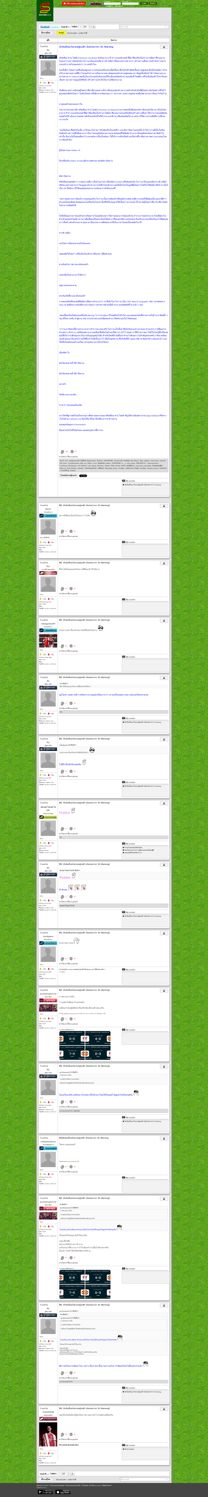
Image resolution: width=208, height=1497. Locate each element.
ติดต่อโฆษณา (107, 1485)
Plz (48, 50)
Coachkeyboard (73, 463)
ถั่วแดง (136, 468)
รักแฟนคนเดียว (157, 466)
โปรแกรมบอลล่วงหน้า (73, 1485)
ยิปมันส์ (83, 461)
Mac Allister (135, 461)
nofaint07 (80, 468)
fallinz (90, 463)
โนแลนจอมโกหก (91, 468)
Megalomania (91, 461)
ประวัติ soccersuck (95, 1485)
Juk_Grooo (63, 463)
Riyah (94, 466)
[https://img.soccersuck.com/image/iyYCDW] (84, 1059)
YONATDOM (116, 463)
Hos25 (62, 461)
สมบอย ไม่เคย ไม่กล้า (67, 906)
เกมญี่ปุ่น (62, 972)
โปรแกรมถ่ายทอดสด (57, 1485)
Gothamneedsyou (48, 1141)
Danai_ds (63, 468)
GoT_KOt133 (82, 466)
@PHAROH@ (108, 461)
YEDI (113, 466)
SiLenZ (118, 466)
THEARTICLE (141, 463)
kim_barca (140, 466)
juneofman (148, 466)
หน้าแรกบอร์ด (72, 33)
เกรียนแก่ (101, 468)
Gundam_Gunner (153, 468)
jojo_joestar (131, 463)
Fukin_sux (83, 463)
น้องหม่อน (101, 463)
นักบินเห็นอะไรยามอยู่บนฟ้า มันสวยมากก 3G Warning (143, 485)
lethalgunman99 (74, 461)
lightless (147, 461)
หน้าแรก (39, 1485)
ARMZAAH (130, 468)
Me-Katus (100, 466)
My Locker (130, 481)
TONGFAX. (163, 468)
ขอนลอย (127, 461)
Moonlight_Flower (111, 468)
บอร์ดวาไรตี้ (83, 33)
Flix (66, 461)
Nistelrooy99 (118, 461)
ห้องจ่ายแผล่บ (129, 1449)
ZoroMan (143, 468)
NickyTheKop (72, 468)
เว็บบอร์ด (85, 1485)
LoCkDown (64, 466)
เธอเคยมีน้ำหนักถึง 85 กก (133, 853)
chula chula (155, 461)
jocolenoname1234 (48, 994)
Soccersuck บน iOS (73, 1161)
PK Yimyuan (72, 466)
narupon (73, 470)
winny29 (163, 461)
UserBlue (122, 468)
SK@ (142, 461)
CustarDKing (65, 470)
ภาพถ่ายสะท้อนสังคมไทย (133, 847)
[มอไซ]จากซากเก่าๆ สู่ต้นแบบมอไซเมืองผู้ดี (139, 850)
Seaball (107, 466)
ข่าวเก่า (46, 1485)
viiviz (95, 463)
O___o (124, 463)
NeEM (123, 466)
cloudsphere (48, 936)
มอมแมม (77, 1111)
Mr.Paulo (100, 461)
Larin (90, 466)
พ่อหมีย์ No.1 (131, 466)
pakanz (108, 463)
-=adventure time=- (153, 463)
